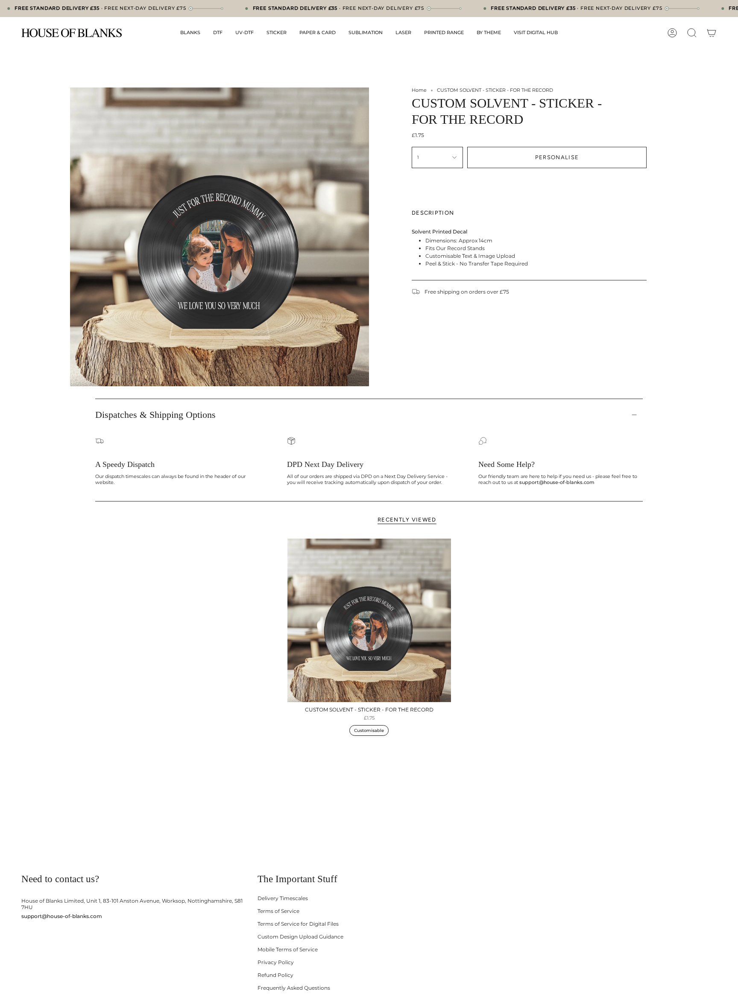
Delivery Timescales (283, 898)
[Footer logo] (54, 856)
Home (419, 90)
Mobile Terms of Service (288, 949)
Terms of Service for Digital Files (298, 924)
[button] (190, 33)
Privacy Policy (276, 962)
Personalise (557, 157)
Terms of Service (278, 911)
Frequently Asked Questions (294, 988)
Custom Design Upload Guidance (300, 936)
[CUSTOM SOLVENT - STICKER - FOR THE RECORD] (369, 620)
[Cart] (711, 33)
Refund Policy (275, 975)
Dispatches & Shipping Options (155, 415)
